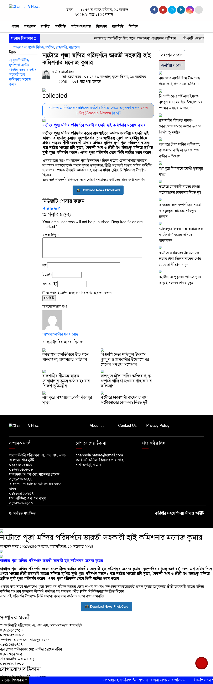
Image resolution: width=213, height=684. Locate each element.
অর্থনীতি (60, 26)
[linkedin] (181, 10)
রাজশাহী (61, 47)
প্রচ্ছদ (15, 26)
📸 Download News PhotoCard (98, 190)
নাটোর (50, 47)
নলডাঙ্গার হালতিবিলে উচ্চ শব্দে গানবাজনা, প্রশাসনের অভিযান (123, 38)
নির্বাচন (133, 26)
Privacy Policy (158, 425)
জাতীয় (45, 26)
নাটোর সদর (17, 69)
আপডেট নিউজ (34, 47)
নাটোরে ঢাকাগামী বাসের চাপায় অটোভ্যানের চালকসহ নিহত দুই (124, 400)
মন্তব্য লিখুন (50, 235)
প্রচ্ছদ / (17, 47)
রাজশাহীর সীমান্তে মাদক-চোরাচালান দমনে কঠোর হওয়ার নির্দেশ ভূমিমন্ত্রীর (66, 381)
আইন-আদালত (81, 26)
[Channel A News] (24, 6)
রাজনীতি (118, 26)
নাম (44, 265)
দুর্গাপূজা (14, 65)
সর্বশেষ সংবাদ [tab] (172, 55)
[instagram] (172, 10)
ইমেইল (47, 274)
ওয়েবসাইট (49, 284)
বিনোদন (101, 26)
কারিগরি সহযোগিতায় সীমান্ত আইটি (179, 513)
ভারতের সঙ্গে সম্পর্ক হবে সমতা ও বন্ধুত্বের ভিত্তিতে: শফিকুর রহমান (180, 210)
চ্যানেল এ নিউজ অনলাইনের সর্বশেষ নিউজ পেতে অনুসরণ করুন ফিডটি (98, 110)
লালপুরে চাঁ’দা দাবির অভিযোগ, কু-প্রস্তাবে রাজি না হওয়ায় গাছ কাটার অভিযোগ (126, 381)
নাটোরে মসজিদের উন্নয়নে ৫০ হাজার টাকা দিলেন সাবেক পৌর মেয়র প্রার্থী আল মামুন (180, 258)
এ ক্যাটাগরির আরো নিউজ (62, 342)
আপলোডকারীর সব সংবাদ (60, 334)
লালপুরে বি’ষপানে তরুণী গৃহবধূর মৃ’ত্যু (67, 400)
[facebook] (154, 10)
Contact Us (127, 425)
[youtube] (190, 10)
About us (97, 425)
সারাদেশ (30, 26)
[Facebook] (44, 209)
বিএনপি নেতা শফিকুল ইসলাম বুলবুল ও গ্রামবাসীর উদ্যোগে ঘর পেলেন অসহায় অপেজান (125, 359)
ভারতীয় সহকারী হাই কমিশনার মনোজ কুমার (23, 77)
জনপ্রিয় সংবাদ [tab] (172, 65)
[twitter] (163, 10)
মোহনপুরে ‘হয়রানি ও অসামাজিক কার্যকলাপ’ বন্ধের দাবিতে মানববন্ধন (181, 235)
